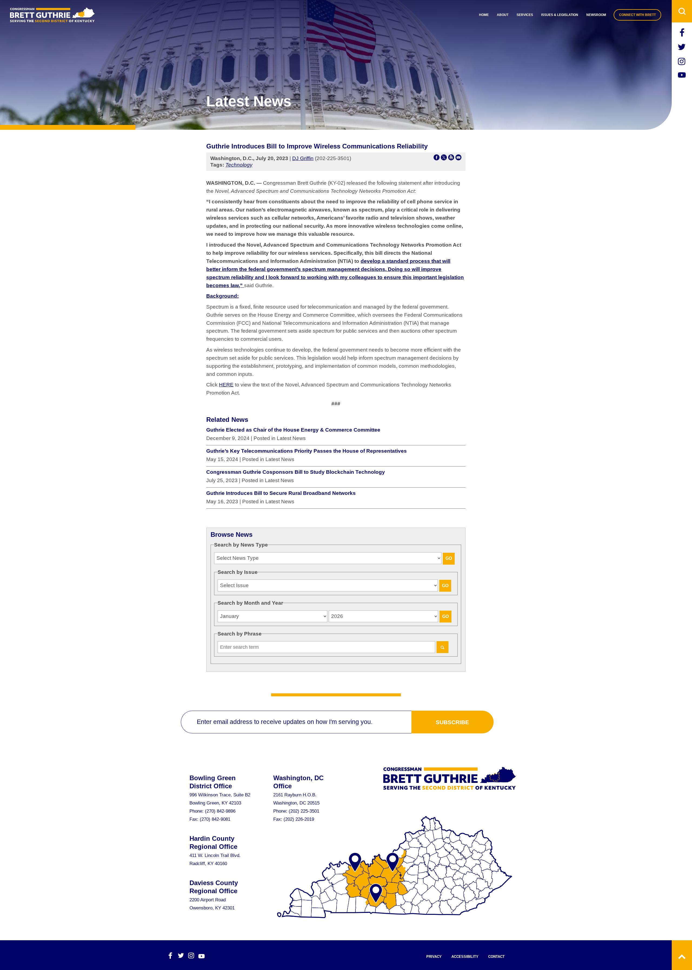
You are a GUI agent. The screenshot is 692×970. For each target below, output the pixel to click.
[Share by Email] (458, 158)
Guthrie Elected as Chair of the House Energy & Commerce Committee (293, 430)
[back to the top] (682, 955)
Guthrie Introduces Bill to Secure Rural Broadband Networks (281, 493)
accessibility (464, 957)
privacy (434, 957)
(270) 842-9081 (215, 819)
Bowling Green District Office (212, 782)
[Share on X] (444, 158)
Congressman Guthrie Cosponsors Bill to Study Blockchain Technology (295, 472)
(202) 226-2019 (299, 819)
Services (525, 14)
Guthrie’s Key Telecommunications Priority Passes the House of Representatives (306, 451)
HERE (226, 385)
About (502, 14)
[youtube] (682, 76)
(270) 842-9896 (220, 811)
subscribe (452, 722)
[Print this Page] (451, 158)
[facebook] (682, 33)
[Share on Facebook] (437, 158)
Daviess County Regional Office (213, 887)
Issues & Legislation (559, 14)
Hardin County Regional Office (213, 842)
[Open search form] (682, 11)
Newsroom (596, 14)
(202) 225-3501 (304, 811)
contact (496, 957)
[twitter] (682, 47)
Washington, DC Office (298, 782)
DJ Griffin (303, 158)
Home (484, 14)
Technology (238, 165)
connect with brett (637, 15)
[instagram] (682, 62)
